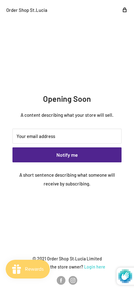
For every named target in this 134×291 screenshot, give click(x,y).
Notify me (67, 155)
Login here (94, 266)
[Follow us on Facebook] (61, 280)
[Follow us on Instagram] (73, 280)
